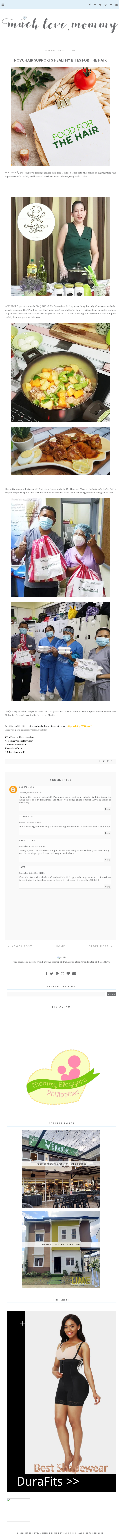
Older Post (99, 946)
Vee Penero (27, 787)
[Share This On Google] (112, 761)
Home (60, 946)
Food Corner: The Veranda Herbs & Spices (61, 1164)
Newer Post (21, 946)
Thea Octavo (28, 840)
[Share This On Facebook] (100, 761)
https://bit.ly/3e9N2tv (35, 729)
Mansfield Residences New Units (61, 1244)
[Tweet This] (104, 761)
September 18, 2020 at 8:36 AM (32, 846)
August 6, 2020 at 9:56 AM (30, 793)
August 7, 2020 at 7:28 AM (30, 822)
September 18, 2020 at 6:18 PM (32, 873)
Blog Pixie (70, 1533)
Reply (107, 809)
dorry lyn (26, 816)
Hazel (23, 867)
